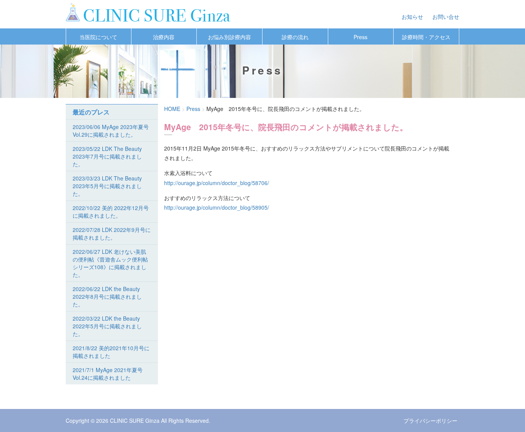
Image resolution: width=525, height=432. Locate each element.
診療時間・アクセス (426, 37)
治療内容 (163, 37)
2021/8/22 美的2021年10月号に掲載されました (111, 351)
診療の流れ (295, 37)
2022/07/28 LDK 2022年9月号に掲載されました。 (112, 233)
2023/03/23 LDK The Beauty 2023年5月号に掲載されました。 (107, 185)
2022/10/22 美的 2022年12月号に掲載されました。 (111, 211)
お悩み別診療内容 (229, 37)
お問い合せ (445, 16)
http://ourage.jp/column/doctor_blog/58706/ (216, 183)
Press (360, 37)
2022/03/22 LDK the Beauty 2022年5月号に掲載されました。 (107, 326)
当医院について (98, 37)
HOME (172, 109)
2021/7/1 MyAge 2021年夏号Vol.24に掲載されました (108, 373)
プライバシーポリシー (430, 420)
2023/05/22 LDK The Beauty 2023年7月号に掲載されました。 (107, 156)
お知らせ (412, 16)
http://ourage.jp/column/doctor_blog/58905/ (216, 207)
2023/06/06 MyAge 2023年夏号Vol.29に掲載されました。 (111, 130)
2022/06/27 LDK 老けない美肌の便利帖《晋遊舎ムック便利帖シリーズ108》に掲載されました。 (110, 263)
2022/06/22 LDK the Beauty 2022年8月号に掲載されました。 (107, 296)
